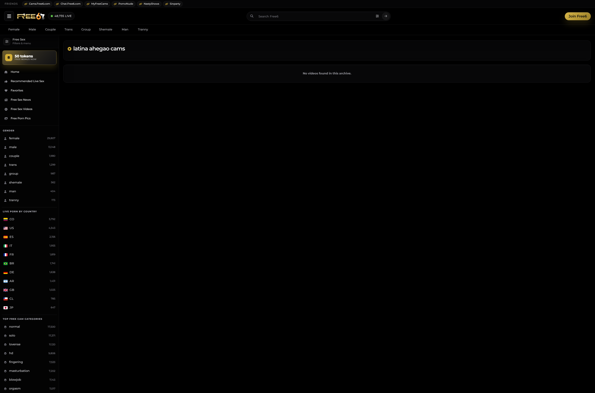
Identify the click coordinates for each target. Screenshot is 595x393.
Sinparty (175, 3)
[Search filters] (377, 16)
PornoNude (126, 3)
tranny (143, 29)
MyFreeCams (99, 3)
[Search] (386, 16)
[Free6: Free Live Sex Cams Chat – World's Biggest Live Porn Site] (31, 16)
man (125, 29)
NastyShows (151, 3)
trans (68, 29)
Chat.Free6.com (71, 3)
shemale (105, 29)
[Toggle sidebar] (9, 16)
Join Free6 (578, 16)
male (32, 29)
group (86, 29)
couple (50, 29)
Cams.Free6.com (39, 3)
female (14, 29)
